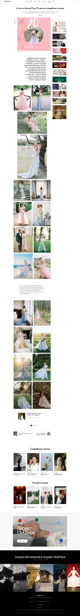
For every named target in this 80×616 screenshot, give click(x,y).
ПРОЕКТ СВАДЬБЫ (29, 1)
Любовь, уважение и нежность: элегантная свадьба (32, 507)
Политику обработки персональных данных (50, 609)
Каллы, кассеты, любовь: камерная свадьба (58, 507)
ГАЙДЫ (53, 1)
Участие (35, 601)
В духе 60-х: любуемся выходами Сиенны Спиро (19, 474)
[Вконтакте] (40, 605)
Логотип (49, 601)
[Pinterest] (42, 605)
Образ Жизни (29, 472)
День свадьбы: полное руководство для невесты (58, 474)
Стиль (37, 4)
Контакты (44, 601)
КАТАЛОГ (35, 1)
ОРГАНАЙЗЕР (44, 1)
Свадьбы (15, 505)
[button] (78, 1)
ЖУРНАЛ (49, 1)
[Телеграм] (37, 605)
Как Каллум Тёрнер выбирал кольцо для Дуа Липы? (32, 474)
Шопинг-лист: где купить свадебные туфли (45, 474)
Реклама (31, 601)
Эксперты (56, 472)
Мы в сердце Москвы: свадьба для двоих (46, 507)
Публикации (40, 601)
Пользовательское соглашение (38, 609)
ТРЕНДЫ (39, 1)
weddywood (40, 595)
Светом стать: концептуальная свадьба (19, 507)
